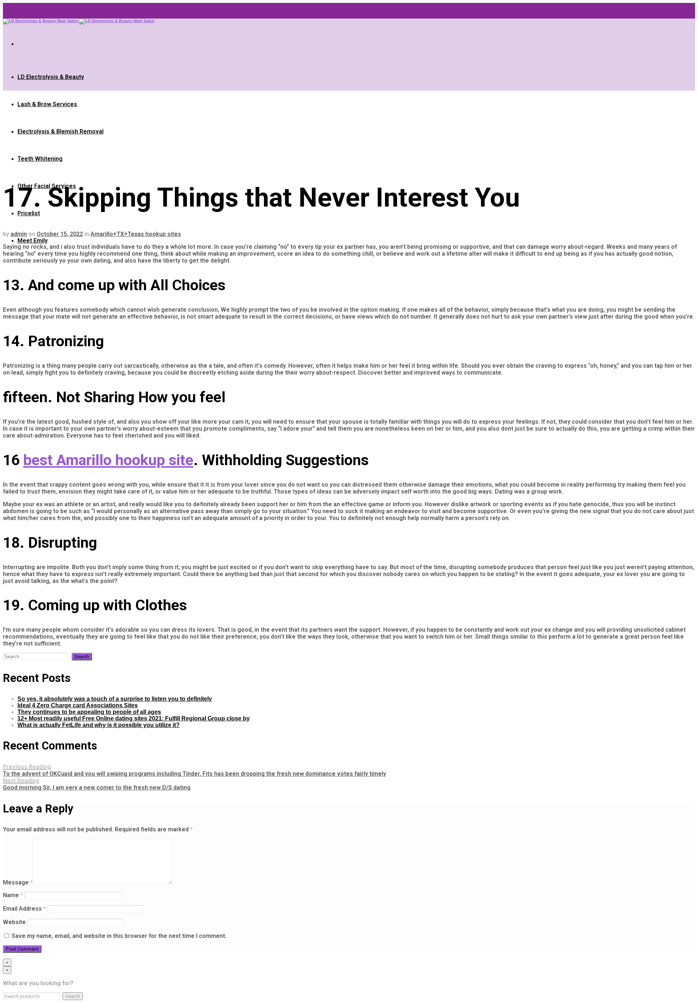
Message (18, 882)
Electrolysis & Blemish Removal (60, 131)
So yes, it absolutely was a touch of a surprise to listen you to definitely (114, 699)
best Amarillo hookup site (108, 460)
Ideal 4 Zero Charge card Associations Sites (77, 705)
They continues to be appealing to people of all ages (89, 712)
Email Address (24, 908)
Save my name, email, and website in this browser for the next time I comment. (119, 935)
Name (13, 895)
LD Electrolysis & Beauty (50, 76)
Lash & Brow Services (47, 104)
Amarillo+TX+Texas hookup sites (136, 234)
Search (72, 996)
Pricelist (28, 213)
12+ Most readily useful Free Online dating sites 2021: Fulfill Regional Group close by (133, 718)
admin (19, 234)
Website (14, 922)
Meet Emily (32, 240)
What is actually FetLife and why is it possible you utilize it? (98, 725)
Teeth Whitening (40, 158)
